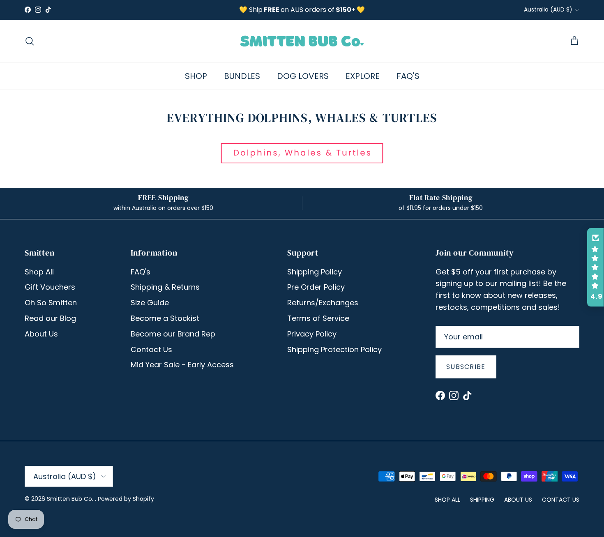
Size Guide (150, 302)
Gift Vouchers (50, 287)
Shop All (39, 272)
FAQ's (140, 272)
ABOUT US (518, 500)
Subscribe (466, 366)
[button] (595, 267)
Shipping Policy (314, 272)
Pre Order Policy (316, 287)
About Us (41, 334)
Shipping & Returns (165, 287)
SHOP (196, 76)
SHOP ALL (447, 500)
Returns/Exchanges (322, 302)
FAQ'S (408, 76)
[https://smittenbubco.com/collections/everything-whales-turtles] (302, 161)
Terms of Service (318, 318)
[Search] (30, 41)
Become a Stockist (165, 318)
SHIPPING (482, 500)
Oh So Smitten (51, 302)
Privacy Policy (312, 334)
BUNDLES (242, 76)
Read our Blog (50, 318)
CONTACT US (560, 500)
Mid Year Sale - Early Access (182, 365)
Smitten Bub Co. (71, 499)
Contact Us (151, 349)
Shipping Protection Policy (334, 349)
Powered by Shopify (126, 499)
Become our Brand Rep (173, 334)
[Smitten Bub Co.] (302, 41)
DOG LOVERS (303, 76)
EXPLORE (363, 76)
